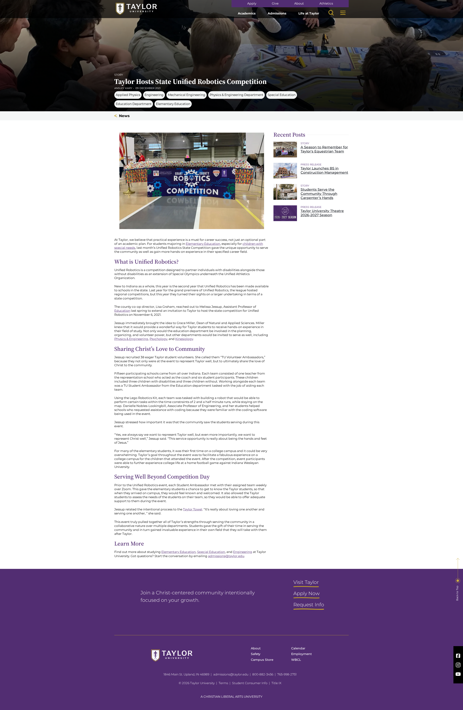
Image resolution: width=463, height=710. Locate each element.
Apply (251, 3)
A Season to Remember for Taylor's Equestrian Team (324, 149)
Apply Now (306, 593)
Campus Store (262, 660)
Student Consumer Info (249, 683)
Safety (255, 654)
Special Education (282, 95)
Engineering (154, 95)
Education (122, 310)
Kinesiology (184, 339)
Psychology (158, 339)
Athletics (326, 3)
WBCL (296, 660)
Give (275, 3)
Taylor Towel (192, 509)
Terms (223, 683)
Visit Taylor (306, 582)
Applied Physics (128, 95)
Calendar (298, 648)
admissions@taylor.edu (226, 556)
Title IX (276, 683)
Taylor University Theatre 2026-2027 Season (322, 213)
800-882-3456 (262, 674)
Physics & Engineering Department (236, 95)
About (299, 3)
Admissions (277, 13)
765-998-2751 (287, 674)
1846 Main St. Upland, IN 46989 (186, 674)
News (124, 116)
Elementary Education (173, 104)
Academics (247, 13)
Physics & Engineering (131, 339)
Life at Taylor (308, 13)
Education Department (134, 104)
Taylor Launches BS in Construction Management (324, 170)
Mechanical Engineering (186, 95)
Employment (301, 654)
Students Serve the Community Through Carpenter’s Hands (319, 193)
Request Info (308, 605)
